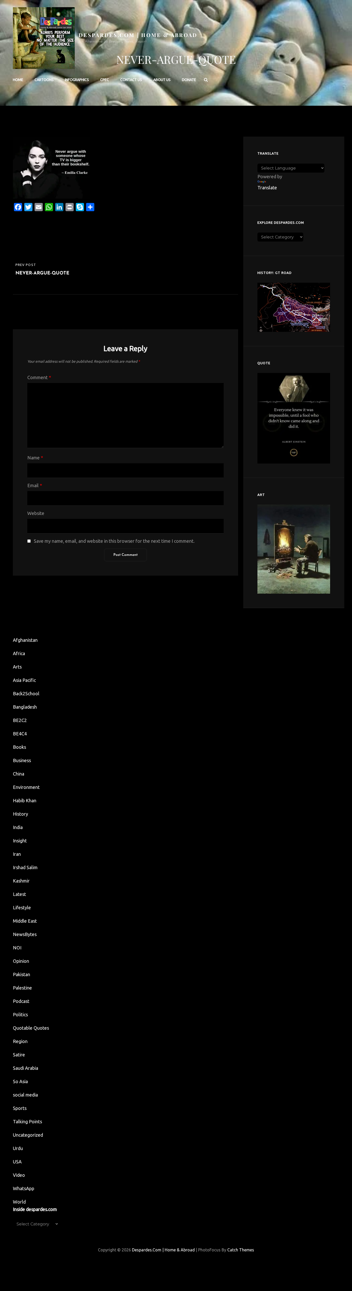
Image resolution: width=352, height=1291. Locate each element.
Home (18, 80)
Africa (19, 653)
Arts (17, 666)
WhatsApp (23, 1188)
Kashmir (21, 880)
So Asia (20, 1081)
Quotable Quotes (31, 1027)
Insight (20, 840)
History (20, 813)
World (19, 1201)
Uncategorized (28, 1134)
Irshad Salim (25, 867)
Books (19, 747)
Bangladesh (25, 706)
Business (22, 760)
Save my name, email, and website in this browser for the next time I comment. (114, 541)
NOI (17, 947)
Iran (17, 854)
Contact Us (131, 80)
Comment (39, 377)
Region (20, 1041)
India (18, 827)
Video (19, 1175)
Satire (19, 1054)
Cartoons (44, 80)
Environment (26, 787)
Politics (20, 1014)
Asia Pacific (24, 680)
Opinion (21, 961)
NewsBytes (25, 934)
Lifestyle (22, 907)
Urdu (18, 1148)
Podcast (21, 1001)
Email (34, 485)
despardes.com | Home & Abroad (138, 34)
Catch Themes (240, 1250)
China (18, 773)
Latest (19, 894)
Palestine (22, 987)
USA (17, 1161)
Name (35, 457)
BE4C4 (20, 733)
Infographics (77, 80)
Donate (189, 80)
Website (35, 513)
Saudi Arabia (25, 1068)
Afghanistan (25, 640)
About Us (162, 80)
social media (25, 1094)
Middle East (25, 920)
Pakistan (21, 974)
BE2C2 (20, 720)
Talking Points (27, 1121)
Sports (20, 1108)
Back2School (26, 693)
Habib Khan (24, 800)
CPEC (104, 80)
